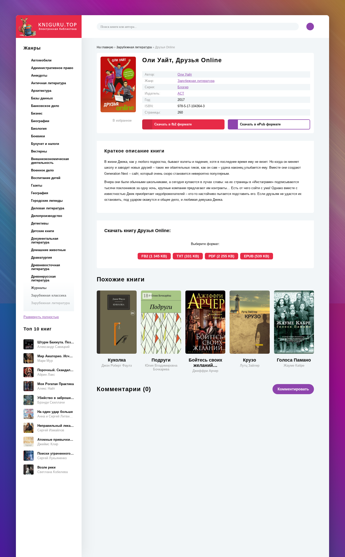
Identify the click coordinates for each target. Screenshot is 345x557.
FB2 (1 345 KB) (154, 256)
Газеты (36, 185)
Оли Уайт (185, 74)
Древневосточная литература (45, 267)
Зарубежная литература (50, 303)
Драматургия (41, 257)
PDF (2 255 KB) (221, 256)
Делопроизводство (46, 216)
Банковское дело (45, 106)
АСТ (181, 93)
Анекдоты (39, 75)
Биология (39, 128)
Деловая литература (47, 208)
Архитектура (41, 91)
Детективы (39, 223)
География (39, 193)
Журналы (38, 288)
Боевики (38, 136)
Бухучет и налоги (45, 144)
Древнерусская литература (43, 278)
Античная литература (48, 83)
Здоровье (39, 311)
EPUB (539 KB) (256, 256)
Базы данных (42, 98)
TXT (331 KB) (188, 256)
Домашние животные (48, 250)
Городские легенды (47, 201)
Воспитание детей (45, 178)
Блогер (183, 87)
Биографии (40, 121)
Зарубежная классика (48, 295)
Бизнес (36, 113)
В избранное (122, 120)
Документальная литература (44, 240)
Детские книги (42, 231)
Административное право (52, 68)
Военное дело (42, 170)
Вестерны (39, 151)
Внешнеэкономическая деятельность (50, 161)
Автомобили (41, 60)
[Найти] (294, 26)
